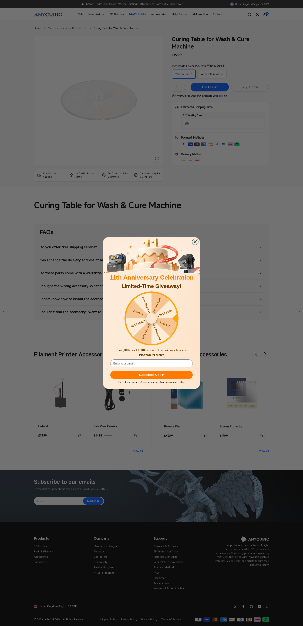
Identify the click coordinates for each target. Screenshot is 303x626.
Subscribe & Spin (151, 375)
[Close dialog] (195, 242)
